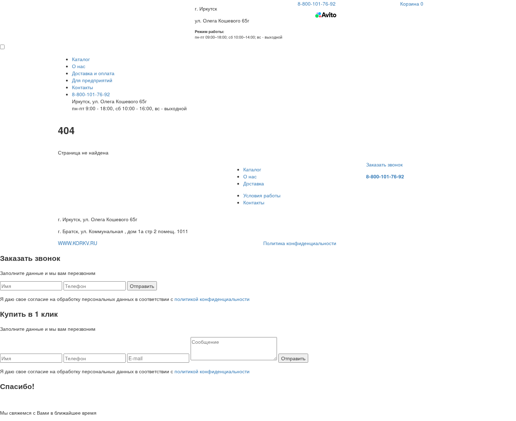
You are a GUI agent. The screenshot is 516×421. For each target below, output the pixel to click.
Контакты (82, 87)
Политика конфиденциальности (299, 242)
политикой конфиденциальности (212, 298)
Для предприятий (92, 80)
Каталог (81, 59)
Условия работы (261, 195)
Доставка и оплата (93, 73)
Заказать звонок (384, 164)
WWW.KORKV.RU (77, 242)
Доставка (253, 183)
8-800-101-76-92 (91, 94)
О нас (78, 66)
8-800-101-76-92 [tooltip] (317, 3)
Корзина (411, 3)
